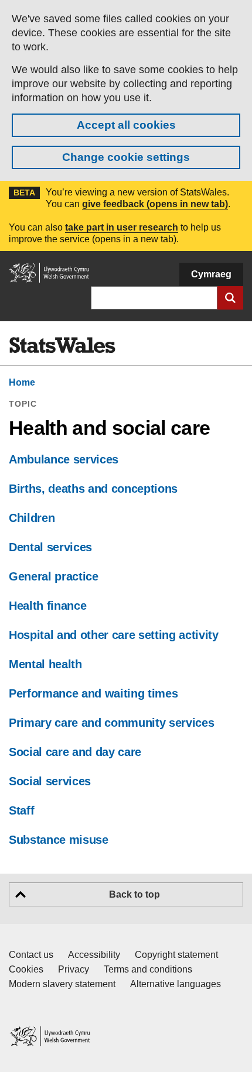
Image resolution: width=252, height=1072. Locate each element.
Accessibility (94, 955)
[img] (62, 345)
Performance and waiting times (93, 693)
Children (32, 517)
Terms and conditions (148, 969)
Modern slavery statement (62, 984)
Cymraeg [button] (211, 274)
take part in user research (121, 227)
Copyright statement (176, 955)
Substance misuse (58, 839)
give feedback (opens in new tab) (155, 204)
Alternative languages (175, 984)
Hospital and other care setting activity (114, 634)
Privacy (73, 969)
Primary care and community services (111, 722)
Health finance (47, 605)
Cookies (26, 969)
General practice (53, 576)
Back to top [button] (134, 894)
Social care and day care (75, 751)
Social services (50, 781)
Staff (21, 810)
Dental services (50, 547)
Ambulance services (63, 459)
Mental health (45, 664)
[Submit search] (230, 298)
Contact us (31, 955)
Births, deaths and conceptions (93, 488)
